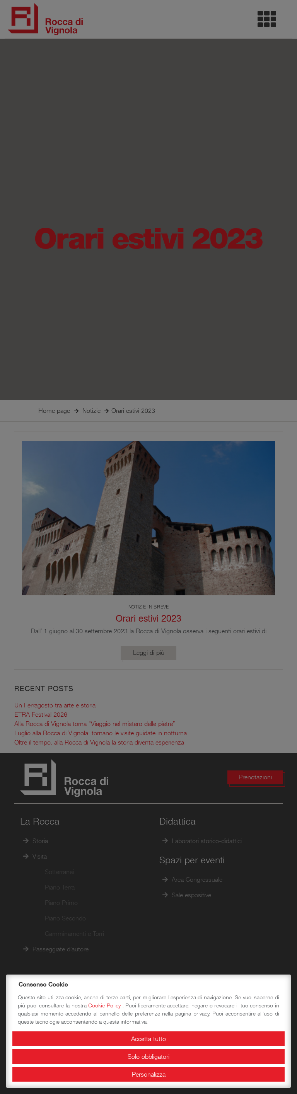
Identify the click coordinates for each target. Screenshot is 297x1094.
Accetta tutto (148, 1039)
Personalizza (149, 1074)
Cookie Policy (105, 1005)
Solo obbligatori (148, 1056)
